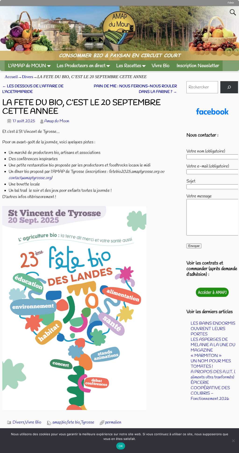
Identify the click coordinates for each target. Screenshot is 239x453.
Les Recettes (128, 66)
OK (121, 446)
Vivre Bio (160, 66)
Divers (27, 76)
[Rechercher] (229, 87)
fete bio (73, 422)
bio (64, 422)
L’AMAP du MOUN (27, 66)
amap (57, 422)
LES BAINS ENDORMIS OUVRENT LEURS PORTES (213, 329)
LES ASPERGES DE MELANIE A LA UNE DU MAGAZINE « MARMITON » (213, 348)
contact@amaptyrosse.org (30, 178)
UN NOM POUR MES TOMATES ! (211, 363)
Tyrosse (87, 422)
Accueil (11, 76)
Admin (231, 3)
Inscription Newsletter (198, 66)
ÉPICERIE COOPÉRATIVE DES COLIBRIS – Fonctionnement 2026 (210, 391)
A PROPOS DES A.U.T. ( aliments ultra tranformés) (213, 374)
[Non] (233, 440)
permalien (113, 422)
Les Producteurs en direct (81, 66)
